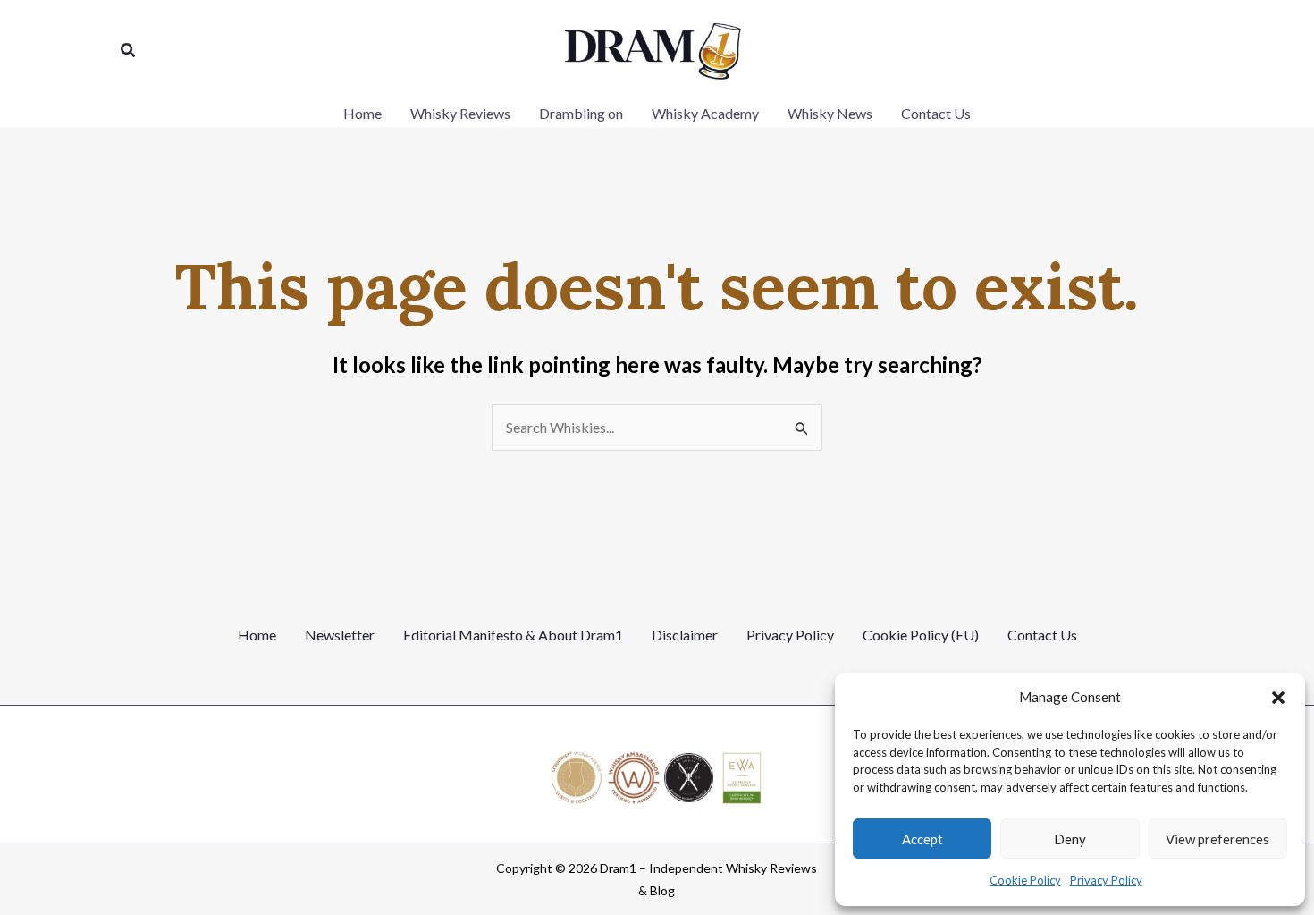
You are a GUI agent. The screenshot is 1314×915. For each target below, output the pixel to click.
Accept (922, 839)
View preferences (1217, 839)
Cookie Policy (1025, 880)
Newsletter (340, 634)
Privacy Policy (1106, 880)
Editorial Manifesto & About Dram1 (513, 634)
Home (257, 634)
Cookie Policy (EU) (921, 634)
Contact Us (1042, 634)
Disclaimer (685, 634)
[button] (1278, 698)
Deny (1070, 839)
